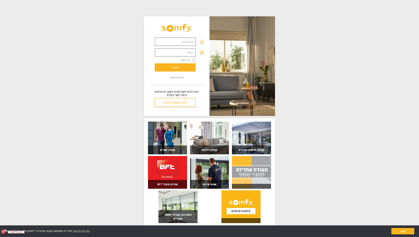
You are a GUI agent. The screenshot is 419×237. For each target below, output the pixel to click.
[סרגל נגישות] (4, 231)
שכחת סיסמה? (177, 77)
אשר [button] (403, 231)
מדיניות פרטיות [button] (81, 231)
